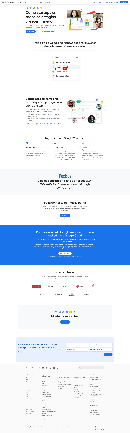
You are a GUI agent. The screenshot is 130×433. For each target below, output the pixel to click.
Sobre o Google (50, 426)
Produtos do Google (60, 426)
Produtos (26, 2)
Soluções (19, 2)
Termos (43, 426)
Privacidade (36, 426)
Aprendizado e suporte (96, 375)
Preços (41, 2)
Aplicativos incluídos (31, 375)
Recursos (47, 2)
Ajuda (68, 426)
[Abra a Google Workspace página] (8, 2)
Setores (32, 2)
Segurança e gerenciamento (46, 375)
